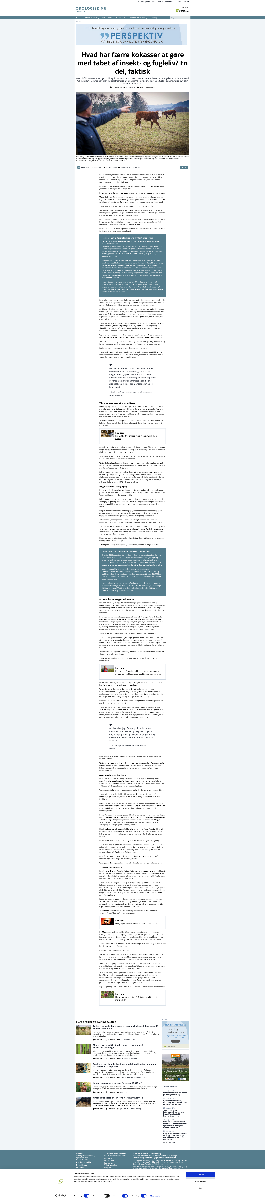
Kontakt (186, 2)
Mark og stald (111, 167)
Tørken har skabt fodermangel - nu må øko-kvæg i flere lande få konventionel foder (174, 1113)
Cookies (178, 2)
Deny (200, 1188)
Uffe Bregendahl (110, 1165)
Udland (127, 1039)
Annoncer (168, 2)
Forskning (122, 1077)
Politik (121, 1058)
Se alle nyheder (169, 1143)
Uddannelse (123, 1092)
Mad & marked (121, 17)
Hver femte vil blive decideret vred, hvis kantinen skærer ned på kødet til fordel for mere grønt (175, 1136)
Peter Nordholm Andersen (91, 167)
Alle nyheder (157, 17)
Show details (155, 1196)
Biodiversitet (130, 87)
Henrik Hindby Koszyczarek (115, 1155)
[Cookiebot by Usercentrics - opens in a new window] (61, 1196)
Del (185, 167)
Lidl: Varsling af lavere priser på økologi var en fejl (175, 1094)
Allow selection (200, 1181)
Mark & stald (107, 17)
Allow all (200, 1174)
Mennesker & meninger (139, 17)
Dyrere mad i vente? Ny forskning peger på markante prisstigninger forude (175, 1102)
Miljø (126, 1058)
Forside (79, 17)
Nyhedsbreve (157, 2)
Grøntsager (133, 1058)
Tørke (132, 1039)
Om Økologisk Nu (143, 2)
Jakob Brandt (109, 1160)
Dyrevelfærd (123, 1109)
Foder (121, 1039)
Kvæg (138, 1109)
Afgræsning (135, 167)
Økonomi (132, 1109)
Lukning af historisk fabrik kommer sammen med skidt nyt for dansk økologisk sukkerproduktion (175, 1125)
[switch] (107, 1196)
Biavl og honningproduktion (137, 1077)
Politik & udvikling (92, 17)
